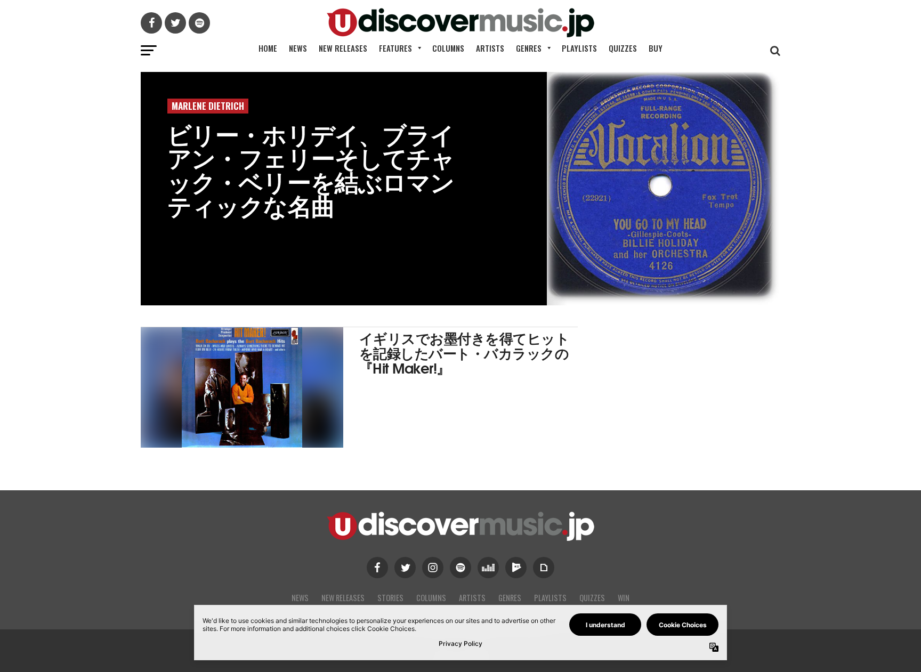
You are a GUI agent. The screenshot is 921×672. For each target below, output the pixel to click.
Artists (490, 48)
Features (395, 48)
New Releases (343, 48)
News (298, 48)
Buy (656, 48)
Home (267, 48)
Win (623, 597)
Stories (390, 597)
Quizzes (623, 48)
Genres (529, 48)
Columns (448, 48)
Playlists (579, 48)
